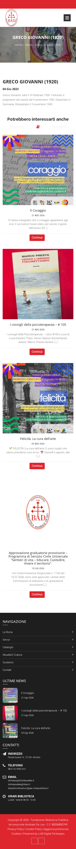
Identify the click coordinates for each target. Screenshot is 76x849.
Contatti (7, 670)
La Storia (8, 632)
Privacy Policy (16, 829)
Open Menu (67, 17)
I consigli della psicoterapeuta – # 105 (44, 710)
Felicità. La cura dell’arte (35, 728)
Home (18, 44)
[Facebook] (34, 841)
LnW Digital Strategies (51, 833)
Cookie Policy (34, 829)
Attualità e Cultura (12, 654)
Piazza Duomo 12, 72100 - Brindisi (24, 757)
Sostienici (8, 662)
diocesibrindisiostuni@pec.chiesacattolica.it (28, 788)
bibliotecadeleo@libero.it (19, 784)
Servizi (6, 639)
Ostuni (28, 44)
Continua (37, 237)
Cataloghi (8, 647)
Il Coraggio (27, 693)
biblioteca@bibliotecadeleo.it (21, 780)
